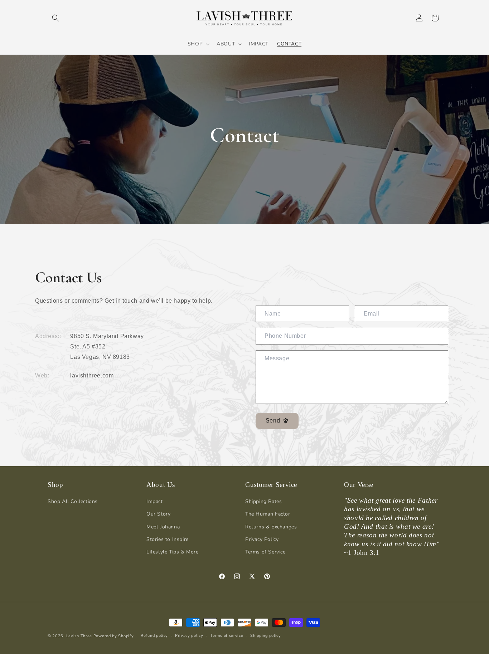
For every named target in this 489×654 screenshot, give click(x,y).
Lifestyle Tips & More (172, 551)
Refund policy (154, 635)
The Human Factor (267, 514)
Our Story (158, 514)
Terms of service (226, 635)
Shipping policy (265, 635)
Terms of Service (265, 551)
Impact (154, 501)
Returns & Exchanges (271, 526)
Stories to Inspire (167, 539)
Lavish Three (79, 636)
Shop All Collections (73, 501)
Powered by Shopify (113, 636)
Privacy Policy (262, 539)
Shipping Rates (263, 501)
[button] (55, 18)
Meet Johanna (163, 526)
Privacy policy (189, 635)
